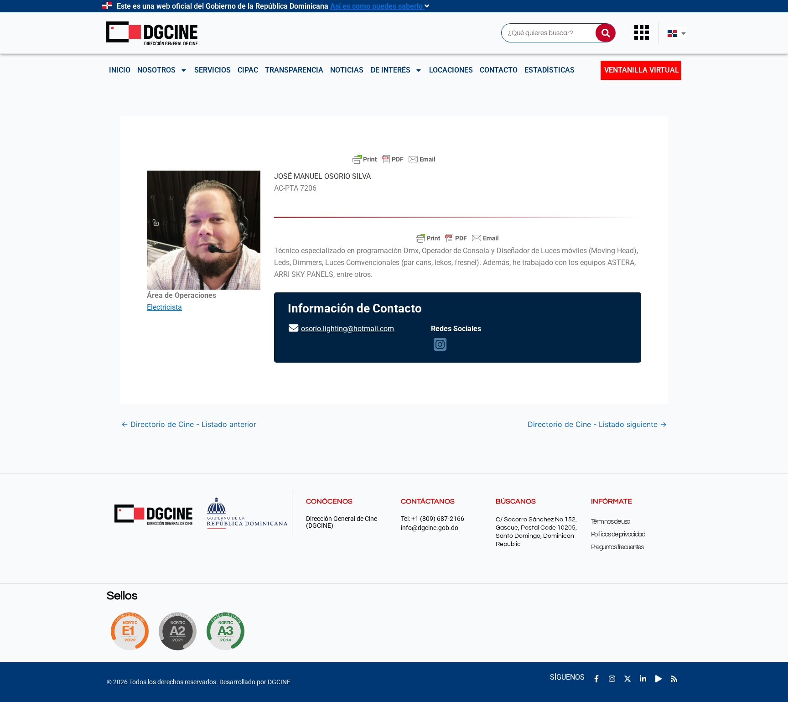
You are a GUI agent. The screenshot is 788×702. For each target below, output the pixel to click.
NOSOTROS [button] (156, 70)
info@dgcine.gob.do (429, 528)
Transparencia (294, 70)
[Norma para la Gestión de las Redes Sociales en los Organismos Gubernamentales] (129, 631)
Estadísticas (549, 70)
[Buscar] (606, 33)
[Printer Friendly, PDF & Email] (394, 159)
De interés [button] (390, 70)
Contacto (499, 70)
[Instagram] (440, 347)
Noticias (346, 70)
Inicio (119, 70)
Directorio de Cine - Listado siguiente (597, 424)
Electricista (164, 307)
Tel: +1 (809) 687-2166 (432, 518)
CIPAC (248, 70)
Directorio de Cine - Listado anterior (188, 424)
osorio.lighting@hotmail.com (347, 328)
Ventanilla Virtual (641, 70)
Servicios (212, 70)
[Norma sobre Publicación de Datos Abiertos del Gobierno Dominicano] (228, 631)
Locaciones (451, 70)
